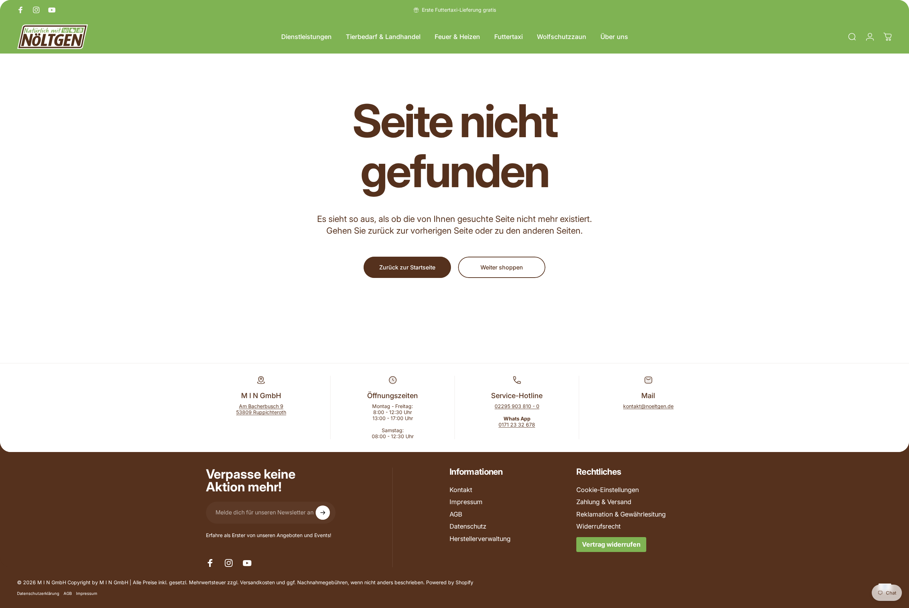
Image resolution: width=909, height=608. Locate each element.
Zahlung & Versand (603, 502)
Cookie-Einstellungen (607, 489)
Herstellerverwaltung (480, 538)
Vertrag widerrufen (611, 544)
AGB (456, 514)
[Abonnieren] (323, 513)
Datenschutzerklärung (38, 593)
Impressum (466, 502)
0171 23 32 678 (517, 425)
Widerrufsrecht (598, 526)
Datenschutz (468, 526)
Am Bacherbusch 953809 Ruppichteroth (261, 409)
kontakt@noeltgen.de (648, 406)
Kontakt (461, 489)
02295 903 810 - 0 (517, 406)
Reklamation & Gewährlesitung (621, 514)
